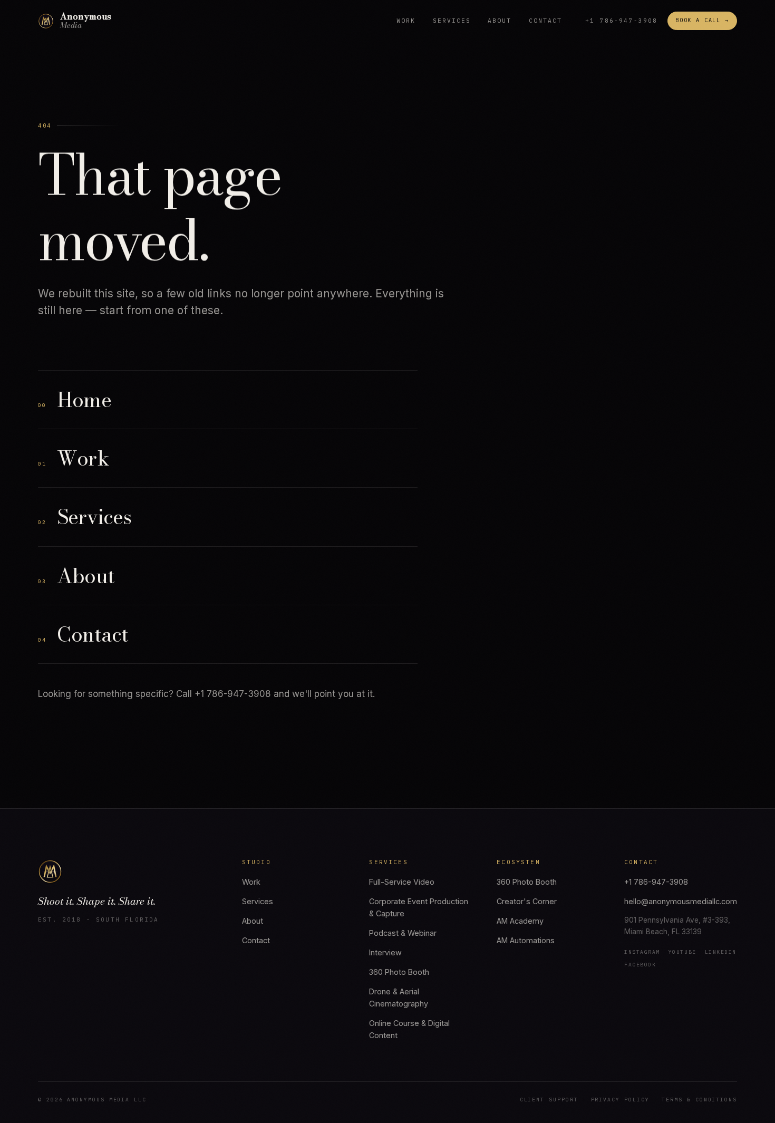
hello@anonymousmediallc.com (680, 901)
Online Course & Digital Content (409, 1029)
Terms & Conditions (699, 1099)
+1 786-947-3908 (621, 20)
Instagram (642, 951)
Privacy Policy (620, 1099)
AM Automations (526, 940)
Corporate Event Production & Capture (418, 907)
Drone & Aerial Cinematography (398, 997)
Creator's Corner (527, 901)
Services (452, 20)
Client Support (549, 1099)
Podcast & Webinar (403, 932)
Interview (385, 952)
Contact (545, 20)
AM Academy (520, 920)
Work (405, 20)
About (499, 20)
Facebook (640, 964)
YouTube (682, 951)
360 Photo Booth (399, 971)
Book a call (702, 20)
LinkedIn (721, 951)
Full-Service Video (401, 881)
